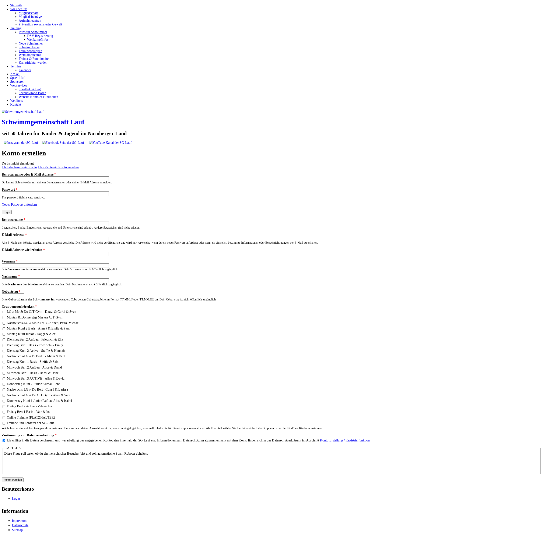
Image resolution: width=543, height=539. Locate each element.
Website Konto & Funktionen (38, 97)
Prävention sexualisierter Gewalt (40, 24)
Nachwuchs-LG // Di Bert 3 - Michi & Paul (36, 356)
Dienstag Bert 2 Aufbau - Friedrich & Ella (35, 339)
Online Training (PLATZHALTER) (31, 417)
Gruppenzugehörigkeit (19, 306)
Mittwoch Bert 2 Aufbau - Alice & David (34, 367)
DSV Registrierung (40, 36)
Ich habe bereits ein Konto (19, 167)
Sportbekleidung (30, 89)
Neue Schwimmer (31, 43)
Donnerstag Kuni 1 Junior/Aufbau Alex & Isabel (39, 400)
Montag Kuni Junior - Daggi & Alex (31, 334)
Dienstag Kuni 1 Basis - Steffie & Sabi (33, 361)
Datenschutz (20, 525)
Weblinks (16, 100)
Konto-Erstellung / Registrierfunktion (345, 440)
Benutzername (13, 219)
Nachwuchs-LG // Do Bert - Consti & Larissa (37, 389)
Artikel (15, 74)
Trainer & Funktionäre (34, 58)
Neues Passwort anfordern (19, 204)
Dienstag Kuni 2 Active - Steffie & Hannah (36, 350)
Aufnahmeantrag (30, 20)
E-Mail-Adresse (14, 234)
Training (15, 28)
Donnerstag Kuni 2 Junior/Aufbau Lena (33, 384)
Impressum (19, 520)
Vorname (10, 261)
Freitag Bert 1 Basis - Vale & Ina (28, 411)
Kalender (25, 70)
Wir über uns (18, 9)
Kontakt (15, 104)
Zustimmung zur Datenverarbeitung (29, 435)
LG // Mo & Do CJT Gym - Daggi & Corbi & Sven (41, 311)
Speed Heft (17, 78)
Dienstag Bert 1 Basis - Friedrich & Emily (35, 345)
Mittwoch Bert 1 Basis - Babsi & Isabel (33, 373)
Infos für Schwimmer (33, 32)
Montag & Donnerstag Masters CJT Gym (34, 317)
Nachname (11, 276)
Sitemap (17, 530)
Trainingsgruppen (30, 51)
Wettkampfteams (30, 55)
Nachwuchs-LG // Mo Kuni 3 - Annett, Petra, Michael (43, 323)
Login (16, 498)
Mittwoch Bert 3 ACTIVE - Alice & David (35, 378)
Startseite (16, 5)
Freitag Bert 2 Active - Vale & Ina (29, 406)
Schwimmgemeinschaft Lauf (43, 122)
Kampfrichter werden (33, 62)
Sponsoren (17, 81)
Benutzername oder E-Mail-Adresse (29, 174)
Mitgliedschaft (28, 13)
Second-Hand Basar (32, 93)
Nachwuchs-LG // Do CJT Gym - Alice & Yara (38, 395)
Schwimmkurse (29, 47)
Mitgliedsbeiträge (30, 16)
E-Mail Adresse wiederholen (23, 249)
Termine (15, 66)
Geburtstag (11, 291)
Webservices (18, 85)
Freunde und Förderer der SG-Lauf (30, 423)
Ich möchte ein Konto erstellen (58, 167)
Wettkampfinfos (37, 39)
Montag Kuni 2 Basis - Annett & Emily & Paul (38, 328)
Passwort (9, 189)
